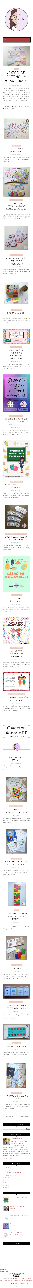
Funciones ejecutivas (16, 347)
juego (16, 69)
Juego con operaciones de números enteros (16, 206)
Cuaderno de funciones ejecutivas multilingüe (16, 354)
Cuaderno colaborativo (16, 481)
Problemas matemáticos (16, 415)
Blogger (16, 1285)
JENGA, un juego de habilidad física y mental (16, 916)
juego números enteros (16, 200)
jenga (16, 910)
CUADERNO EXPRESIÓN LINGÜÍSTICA (16, 699)
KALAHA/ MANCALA (16, 1046)
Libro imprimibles (16, 595)
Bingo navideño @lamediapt (16, 150)
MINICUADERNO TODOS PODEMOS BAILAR (16, 863)
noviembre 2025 (10, 1175)
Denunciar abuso (4, 1271)
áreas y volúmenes (16, 965)
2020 (6, 1188)
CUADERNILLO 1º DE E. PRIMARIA (16, 486)
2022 (6, 1183)
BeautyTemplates (17, 1283)
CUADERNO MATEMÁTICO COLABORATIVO (16, 654)
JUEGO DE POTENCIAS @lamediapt (16, 77)
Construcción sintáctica (16, 1002)
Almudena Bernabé (17, 1139)
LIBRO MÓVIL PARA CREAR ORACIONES (16, 1007)
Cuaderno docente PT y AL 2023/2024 (20, 1215)
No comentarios (9, 108)
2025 (6, 1168)
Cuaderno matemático (16, 647)
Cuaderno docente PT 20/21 (16, 759)
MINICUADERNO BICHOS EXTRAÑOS (16, 1097)
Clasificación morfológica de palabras (16, 533)
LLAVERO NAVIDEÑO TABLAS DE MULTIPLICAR (16, 261)
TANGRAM (16, 968)
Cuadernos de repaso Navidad (13, 1173)
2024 (6, 1178)
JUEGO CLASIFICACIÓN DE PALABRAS (16, 538)
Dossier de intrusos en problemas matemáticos (16, 422)
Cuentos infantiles (16, 309)
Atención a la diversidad (16, 806)
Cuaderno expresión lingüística (16, 694)
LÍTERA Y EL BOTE (16, 313)
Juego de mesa (16, 1043)
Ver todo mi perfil (7, 1158)
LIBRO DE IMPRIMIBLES (16, 600)
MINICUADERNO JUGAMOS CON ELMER (16, 811)
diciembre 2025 (10, 1170)
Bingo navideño (16, 145)
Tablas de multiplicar (16, 255)
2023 (6, 1180)
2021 (6, 1185)
